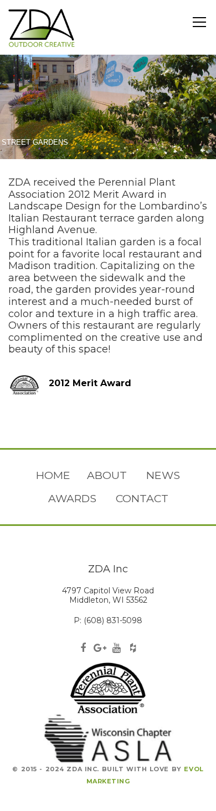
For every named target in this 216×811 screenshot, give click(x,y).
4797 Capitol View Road (108, 591)
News (163, 475)
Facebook (83, 648)
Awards (72, 498)
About (107, 475)
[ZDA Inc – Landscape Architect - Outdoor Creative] (41, 27)
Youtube (116, 648)
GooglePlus (99, 648)
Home (53, 475)
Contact (142, 498)
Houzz (133, 648)
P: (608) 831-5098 (108, 620)
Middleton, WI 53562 (108, 600)
